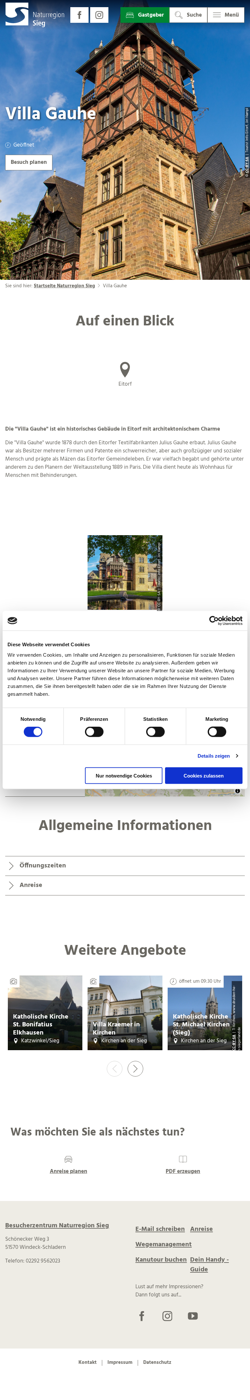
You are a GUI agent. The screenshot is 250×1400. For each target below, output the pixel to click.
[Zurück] (114, 1069)
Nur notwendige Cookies (124, 775)
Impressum (119, 1363)
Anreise (201, 1229)
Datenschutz (157, 1363)
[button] (79, 15)
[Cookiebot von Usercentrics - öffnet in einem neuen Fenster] (214, 621)
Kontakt (87, 1363)
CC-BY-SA (234, 1043)
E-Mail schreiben (160, 1229)
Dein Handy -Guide (209, 1264)
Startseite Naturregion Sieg (64, 286)
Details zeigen (214, 756)
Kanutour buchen (161, 1259)
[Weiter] (135, 1069)
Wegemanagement (163, 1244)
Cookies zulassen (204, 775)
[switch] (94, 732)
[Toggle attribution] (238, 791)
